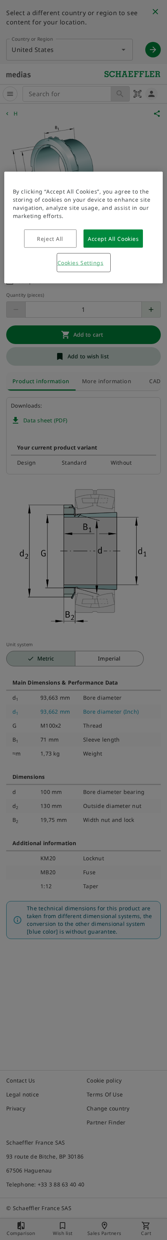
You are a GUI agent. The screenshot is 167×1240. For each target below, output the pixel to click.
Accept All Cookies (113, 238)
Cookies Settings (80, 262)
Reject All (50, 238)
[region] (83, 227)
